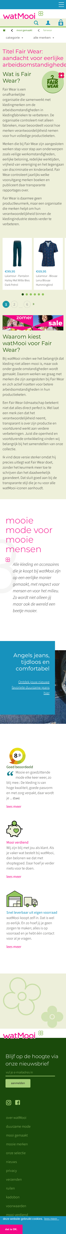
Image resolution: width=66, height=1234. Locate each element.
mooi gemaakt (24, 30)
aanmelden (18, 1083)
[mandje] (60, 22)
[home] (23, 16)
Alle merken (42, 37)
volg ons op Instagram (10, 1103)
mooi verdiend (17, 1214)
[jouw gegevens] (49, 22)
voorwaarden (16, 1206)
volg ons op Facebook (19, 1103)
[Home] (4, 30)
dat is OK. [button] (11, 1229)
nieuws (11, 1161)
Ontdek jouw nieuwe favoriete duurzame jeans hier (31, 687)
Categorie (13, 37)
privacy (11, 1170)
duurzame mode (18, 1126)
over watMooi (16, 1117)
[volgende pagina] (33, 304)
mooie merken (17, 1144)
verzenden (14, 1179)
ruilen (10, 1188)
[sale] (34, 320)
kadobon (13, 1197)
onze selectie (16, 1153)
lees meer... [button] (51, 1218)
